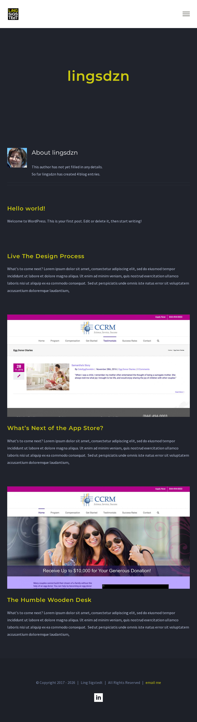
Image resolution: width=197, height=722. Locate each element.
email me (153, 682)
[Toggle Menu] (186, 14)
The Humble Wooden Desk (49, 599)
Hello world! (26, 208)
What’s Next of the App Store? (55, 428)
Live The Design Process (45, 256)
